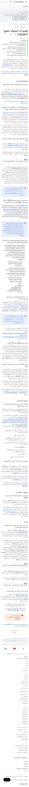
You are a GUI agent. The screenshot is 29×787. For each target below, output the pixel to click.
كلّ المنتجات (25, 771)
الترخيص (20, 776)
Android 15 (25, 714)
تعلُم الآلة (26, 678)
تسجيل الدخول (5, 1)
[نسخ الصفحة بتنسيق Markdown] (10, 34)
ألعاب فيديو (25, 676)
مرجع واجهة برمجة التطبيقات (22, 734)
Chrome (26, 764)
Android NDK (25, 739)
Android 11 (25, 723)
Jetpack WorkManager (12, 392)
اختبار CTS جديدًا (18, 358)
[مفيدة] (18, 27)
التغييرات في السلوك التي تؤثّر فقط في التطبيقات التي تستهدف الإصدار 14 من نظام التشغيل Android (14, 73)
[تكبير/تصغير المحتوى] (19, 39)
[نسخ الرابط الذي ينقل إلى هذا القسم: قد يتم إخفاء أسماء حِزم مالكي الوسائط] (5, 591)
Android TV (25, 703)
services (6, 391)
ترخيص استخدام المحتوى (14, 639)
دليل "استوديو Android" (23, 729)
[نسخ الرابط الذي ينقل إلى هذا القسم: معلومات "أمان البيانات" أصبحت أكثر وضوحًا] (26, 463)
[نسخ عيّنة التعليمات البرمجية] (27, 160)
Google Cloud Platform (22, 768)
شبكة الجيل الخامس (24, 688)
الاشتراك (7, 779)
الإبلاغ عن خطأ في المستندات (22, 747)
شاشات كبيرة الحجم (24, 694)
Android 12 (25, 721)
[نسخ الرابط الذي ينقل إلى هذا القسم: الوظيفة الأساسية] (14, 81)
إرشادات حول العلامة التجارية (11, 776)
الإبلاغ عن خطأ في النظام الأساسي (21, 745)
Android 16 (25, 712)
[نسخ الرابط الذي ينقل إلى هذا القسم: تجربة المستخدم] (15, 401)
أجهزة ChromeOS (24, 699)
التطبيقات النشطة (9, 319)
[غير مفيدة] (15, 27)
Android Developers (23, 24)
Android (26, 656)
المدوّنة (26, 668)
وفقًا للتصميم (25, 369)
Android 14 (25, 716)
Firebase (26, 766)
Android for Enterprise (22, 658)
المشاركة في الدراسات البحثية (22, 752)
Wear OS (26, 696)
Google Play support (23, 750)
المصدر (26, 663)
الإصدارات (9, 24)
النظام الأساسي (25, 6)
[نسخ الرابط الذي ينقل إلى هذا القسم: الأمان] (22, 522)
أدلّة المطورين (25, 732)
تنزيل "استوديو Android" (23, 736)
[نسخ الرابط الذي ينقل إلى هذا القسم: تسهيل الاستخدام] (14, 492)
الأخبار (26, 665)
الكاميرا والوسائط (24, 683)
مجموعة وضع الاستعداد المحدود (19, 303)
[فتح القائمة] (26, 2)
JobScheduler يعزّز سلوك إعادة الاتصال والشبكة (17, 309)
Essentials (15, 24)
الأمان (27, 661)
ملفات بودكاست (25, 670)
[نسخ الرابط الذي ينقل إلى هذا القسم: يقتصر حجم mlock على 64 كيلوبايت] (5, 343)
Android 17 (25, 709)
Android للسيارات (24, 701)
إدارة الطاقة (14, 316)
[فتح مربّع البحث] (13, 2)
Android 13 (25, 719)
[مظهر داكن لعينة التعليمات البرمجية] (25, 160)
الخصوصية (26, 685)
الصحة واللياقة (25, 681)
